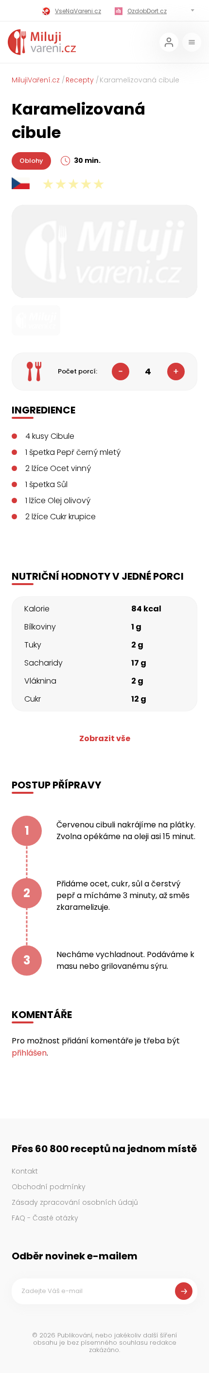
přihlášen (29, 1053)
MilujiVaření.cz (36, 80)
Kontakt (25, 1171)
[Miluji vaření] (42, 42)
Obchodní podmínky (49, 1187)
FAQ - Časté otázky (45, 1218)
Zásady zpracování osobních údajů (75, 1202)
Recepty (80, 80)
